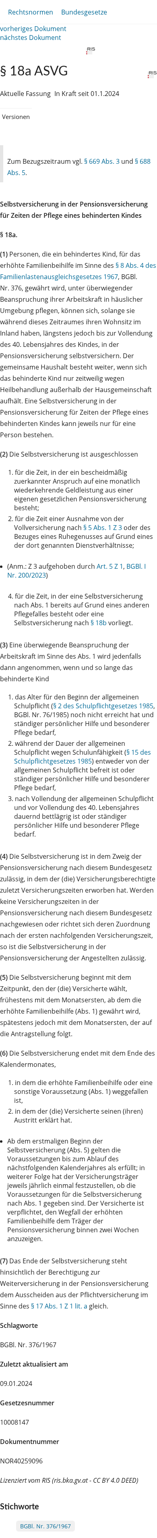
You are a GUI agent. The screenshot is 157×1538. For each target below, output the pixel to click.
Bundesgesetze (84, 12)
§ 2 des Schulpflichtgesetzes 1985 (103, 705)
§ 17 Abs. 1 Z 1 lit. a (59, 1306)
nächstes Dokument (30, 37)
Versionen (16, 117)
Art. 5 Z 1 (110, 566)
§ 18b (99, 622)
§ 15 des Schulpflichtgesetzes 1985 (82, 757)
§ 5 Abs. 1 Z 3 (102, 527)
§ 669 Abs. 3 (102, 161)
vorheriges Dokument (33, 28)
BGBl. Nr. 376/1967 (45, 1526)
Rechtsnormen (30, 12)
